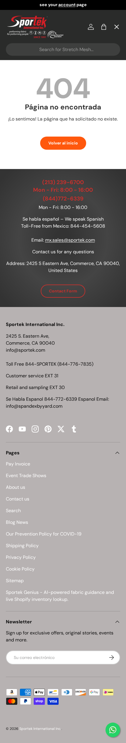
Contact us (17, 499)
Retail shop (23, 146)
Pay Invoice (24, 125)
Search (13, 510)
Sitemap (15, 581)
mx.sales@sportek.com (70, 240)
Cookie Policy (20, 569)
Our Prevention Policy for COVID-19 (43, 534)
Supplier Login (27, 189)
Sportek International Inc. (40, 728)
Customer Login (29, 167)
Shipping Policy (22, 546)
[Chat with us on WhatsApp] (112, 730)
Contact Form (63, 291)
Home (17, 39)
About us (15, 487)
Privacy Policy (21, 557)
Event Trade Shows (26, 475)
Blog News (17, 522)
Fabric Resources (31, 210)
